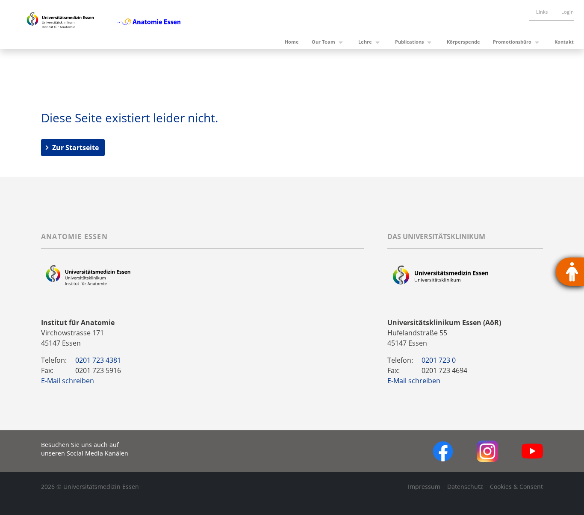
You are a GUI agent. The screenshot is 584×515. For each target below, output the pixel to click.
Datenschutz (465, 486)
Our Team (323, 41)
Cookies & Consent (516, 486)
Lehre (365, 41)
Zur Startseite (75, 147)
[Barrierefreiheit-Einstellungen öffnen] (570, 272)
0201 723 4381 (98, 360)
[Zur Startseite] (60, 24)
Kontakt (564, 41)
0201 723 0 (439, 360)
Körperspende (463, 41)
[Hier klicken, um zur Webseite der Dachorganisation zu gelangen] (440, 275)
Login (567, 12)
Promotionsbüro (512, 41)
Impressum (424, 486)
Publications (409, 41)
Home (292, 41)
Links (542, 12)
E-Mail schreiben (67, 380)
